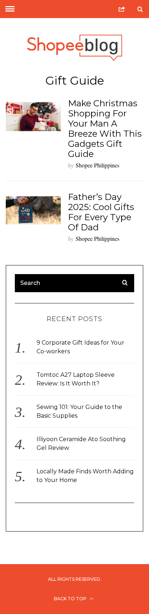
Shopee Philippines (97, 165)
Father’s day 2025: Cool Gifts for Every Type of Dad (101, 212)
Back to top (71, 598)
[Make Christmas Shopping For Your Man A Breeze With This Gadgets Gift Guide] (33, 116)
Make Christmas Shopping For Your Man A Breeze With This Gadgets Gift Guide (105, 128)
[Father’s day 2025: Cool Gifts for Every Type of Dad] (33, 210)
